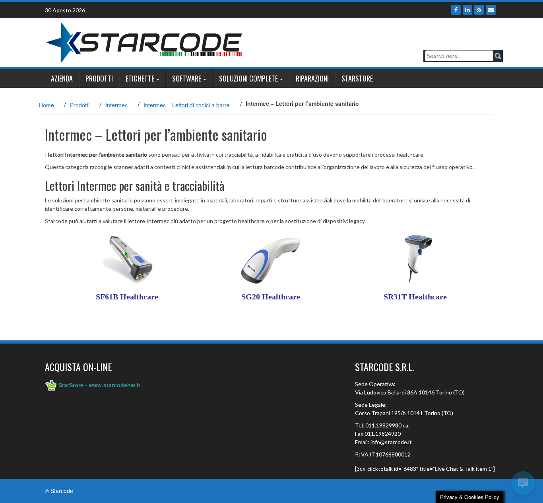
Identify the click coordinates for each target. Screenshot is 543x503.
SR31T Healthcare (415, 296)
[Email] (491, 10)
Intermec (116, 105)
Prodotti (99, 78)
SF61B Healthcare (127, 296)
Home (46, 105)
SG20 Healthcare (270, 296)
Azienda (62, 78)
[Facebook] (456, 10)
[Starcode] (144, 42)
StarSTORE (357, 78)
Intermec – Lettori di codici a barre (187, 105)
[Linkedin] (467, 10)
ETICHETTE (140, 78)
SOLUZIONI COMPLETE (248, 78)
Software (186, 78)
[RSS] (479, 10)
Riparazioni (312, 78)
